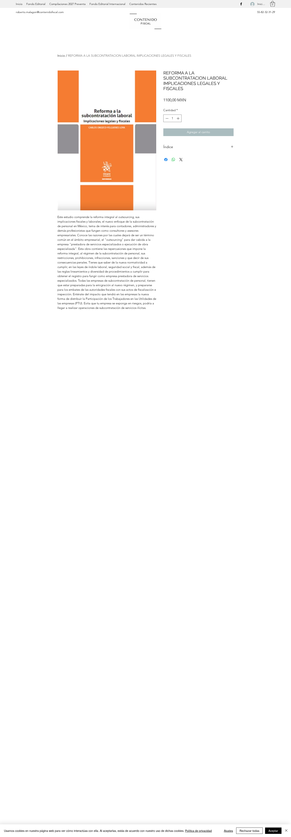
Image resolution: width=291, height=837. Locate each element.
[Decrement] (166, 118)
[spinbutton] (172, 118)
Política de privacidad (198, 831)
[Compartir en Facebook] (166, 159)
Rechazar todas (249, 831)
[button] (272, 4)
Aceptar (273, 831)
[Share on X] (181, 159)
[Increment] (178, 118)
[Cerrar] (286, 831)
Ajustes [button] (228, 831)
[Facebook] (241, 4)
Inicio (61, 55)
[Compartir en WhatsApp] (173, 159)
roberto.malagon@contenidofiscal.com (40, 12)
